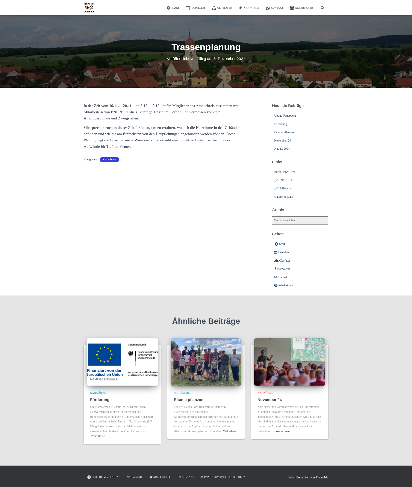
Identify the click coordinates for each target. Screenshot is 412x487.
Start (175, 7)
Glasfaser (224, 7)
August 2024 (282, 148)
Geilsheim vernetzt (106, 477)
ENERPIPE (286, 180)
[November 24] (289, 361)
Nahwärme (251, 7)
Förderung (280, 124)
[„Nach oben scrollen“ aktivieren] (403, 478)
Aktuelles (198, 7)
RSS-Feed (289, 171)
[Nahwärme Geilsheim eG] (89, 7)
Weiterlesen (98, 436)
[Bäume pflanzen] (206, 361)
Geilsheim (285, 188)
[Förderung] (122, 361)
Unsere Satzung (283, 196)
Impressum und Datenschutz (224, 477)
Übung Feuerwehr (285, 115)
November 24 (282, 140)
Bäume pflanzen (284, 132)
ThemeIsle (322, 477)
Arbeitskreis (304, 7)
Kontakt (277, 7)
